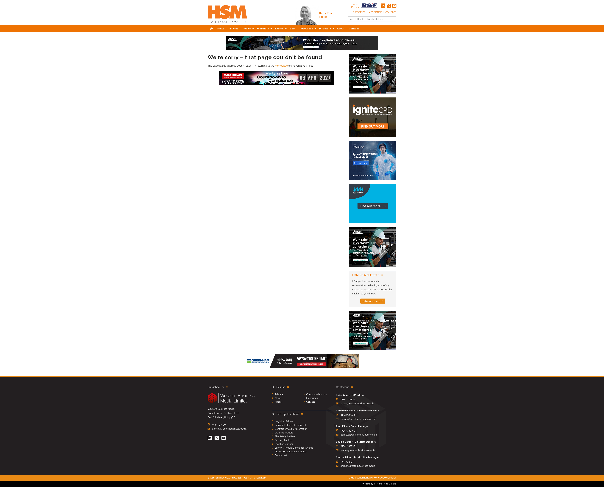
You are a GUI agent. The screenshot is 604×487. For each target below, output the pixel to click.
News (278, 398)
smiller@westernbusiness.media (358, 465)
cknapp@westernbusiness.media (358, 419)
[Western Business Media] (231, 403)
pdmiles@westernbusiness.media (359, 434)
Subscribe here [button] (371, 301)
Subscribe (358, 12)
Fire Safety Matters (285, 436)
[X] (389, 6)
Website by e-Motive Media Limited (379, 484)
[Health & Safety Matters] (227, 24)
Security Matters (283, 440)
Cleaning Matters (284, 432)
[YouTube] (394, 6)
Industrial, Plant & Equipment (290, 425)
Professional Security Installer (291, 451)
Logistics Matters (284, 421)
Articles (279, 394)
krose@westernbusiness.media (357, 403)
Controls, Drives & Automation (291, 428)
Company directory (316, 394)
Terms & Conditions (358, 478)
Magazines (312, 398)
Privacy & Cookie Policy (383, 478)
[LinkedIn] (383, 6)
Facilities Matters (284, 444)
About (278, 401)
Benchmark (281, 455)
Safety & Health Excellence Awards (294, 447)
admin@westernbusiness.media (229, 428)
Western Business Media (223, 478)
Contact (390, 12)
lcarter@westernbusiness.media (358, 450)
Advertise (375, 12)
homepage (281, 65)
